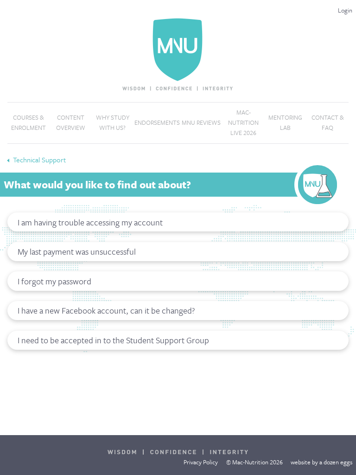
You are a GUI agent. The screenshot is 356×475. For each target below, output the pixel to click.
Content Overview (70, 122)
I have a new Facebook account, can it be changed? (106, 310)
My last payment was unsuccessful (77, 251)
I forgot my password (54, 281)
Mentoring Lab (285, 122)
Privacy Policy (201, 462)
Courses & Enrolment (28, 122)
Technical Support (39, 159)
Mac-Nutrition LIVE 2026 (243, 122)
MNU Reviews (201, 122)
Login (345, 10)
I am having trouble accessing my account (90, 222)
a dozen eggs (335, 462)
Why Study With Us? (112, 122)
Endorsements (157, 122)
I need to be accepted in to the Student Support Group (113, 340)
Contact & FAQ (328, 122)
